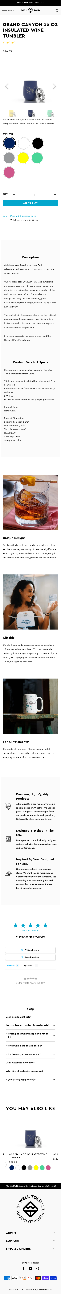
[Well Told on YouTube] (30, 1269)
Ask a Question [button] (32, 957)
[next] (54, 86)
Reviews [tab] (11, 965)
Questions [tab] (29, 965)
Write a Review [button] (32, 950)
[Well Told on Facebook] (24, 1269)
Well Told (19, 1290)
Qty (5, 194)
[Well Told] (30, 10)
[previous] (7, 86)
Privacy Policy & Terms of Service (39, 1290)
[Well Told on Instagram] (37, 1269)
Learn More (50, 1186)
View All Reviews (31, 930)
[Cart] (56, 10)
